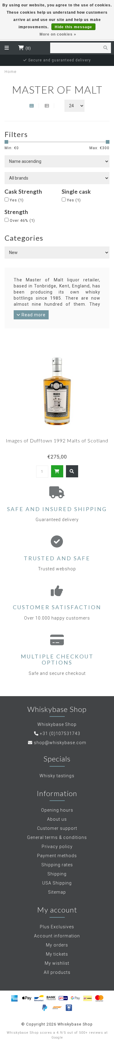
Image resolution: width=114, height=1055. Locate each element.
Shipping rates (57, 864)
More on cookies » (58, 34)
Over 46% (22, 220)
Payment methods (57, 855)
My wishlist (57, 963)
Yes (17, 200)
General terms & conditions (57, 837)
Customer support (57, 828)
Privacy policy (57, 846)
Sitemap (57, 892)
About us (57, 819)
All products (57, 972)
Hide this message (73, 27)
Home (10, 71)
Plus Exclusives (57, 926)
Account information (57, 935)
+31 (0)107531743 (60, 733)
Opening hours (57, 810)
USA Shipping (57, 883)
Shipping (57, 873)
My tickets (57, 954)
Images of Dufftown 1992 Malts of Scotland (57, 440)
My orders (57, 945)
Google (57, 1037)
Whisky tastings (57, 775)
